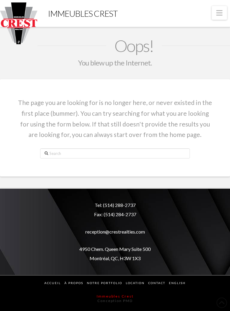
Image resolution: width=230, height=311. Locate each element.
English (177, 283)
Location (135, 283)
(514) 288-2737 (119, 205)
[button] (219, 13)
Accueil (52, 283)
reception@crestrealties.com (115, 231)
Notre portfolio (104, 283)
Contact (156, 283)
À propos (73, 283)
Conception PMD (115, 300)
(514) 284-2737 (120, 214)
